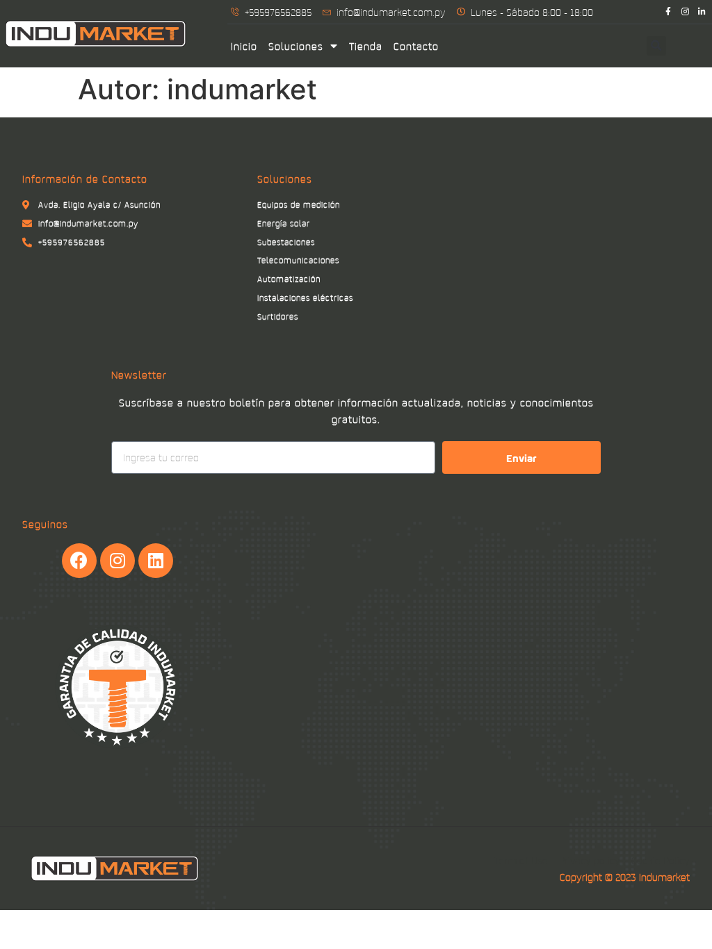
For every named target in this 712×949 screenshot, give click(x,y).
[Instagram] (685, 11)
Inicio (244, 46)
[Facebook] (79, 560)
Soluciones (295, 46)
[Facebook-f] (667, 11)
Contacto (416, 46)
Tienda (365, 46)
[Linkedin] (155, 560)
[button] (656, 46)
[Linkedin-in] (702, 11)
